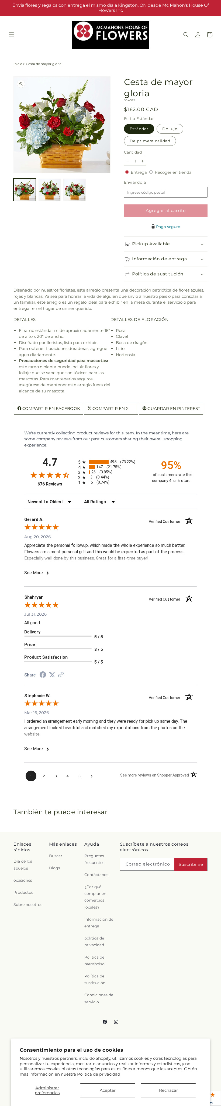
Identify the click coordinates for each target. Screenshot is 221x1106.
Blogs (54, 868)
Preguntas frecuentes (94, 859)
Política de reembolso (94, 960)
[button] (11, 35)
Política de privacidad (98, 1074)
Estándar (139, 128)
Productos (23, 892)
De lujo (170, 128)
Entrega (139, 172)
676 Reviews (56, 484)
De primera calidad (150, 141)
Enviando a (144, 182)
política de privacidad (94, 941)
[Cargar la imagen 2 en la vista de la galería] (50, 190)
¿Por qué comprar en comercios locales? (95, 897)
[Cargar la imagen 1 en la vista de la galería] (24, 190)
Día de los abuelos (22, 864)
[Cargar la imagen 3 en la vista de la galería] (74, 190)
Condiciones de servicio (98, 998)
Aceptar (108, 1090)
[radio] (110, 462)
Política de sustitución (94, 979)
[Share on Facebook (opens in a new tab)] (43, 675)
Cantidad (133, 152)
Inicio (17, 64)
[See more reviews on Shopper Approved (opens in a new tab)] (61, 675)
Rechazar (168, 1090)
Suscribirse (191, 864)
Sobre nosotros (27, 904)
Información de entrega (98, 922)
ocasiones (22, 880)
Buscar (55, 855)
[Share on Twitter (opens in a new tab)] (52, 674)
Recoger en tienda (173, 172)
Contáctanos (96, 874)
